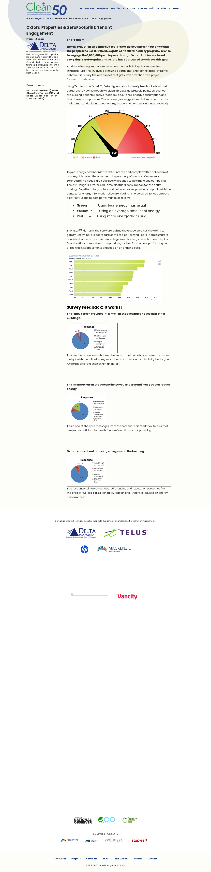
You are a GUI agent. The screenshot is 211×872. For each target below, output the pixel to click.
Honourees (87, 8)
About (131, 8)
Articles (161, 8)
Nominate (117, 8)
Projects (102, 8)
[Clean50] (44, 8)
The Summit (146, 8)
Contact (175, 8)
